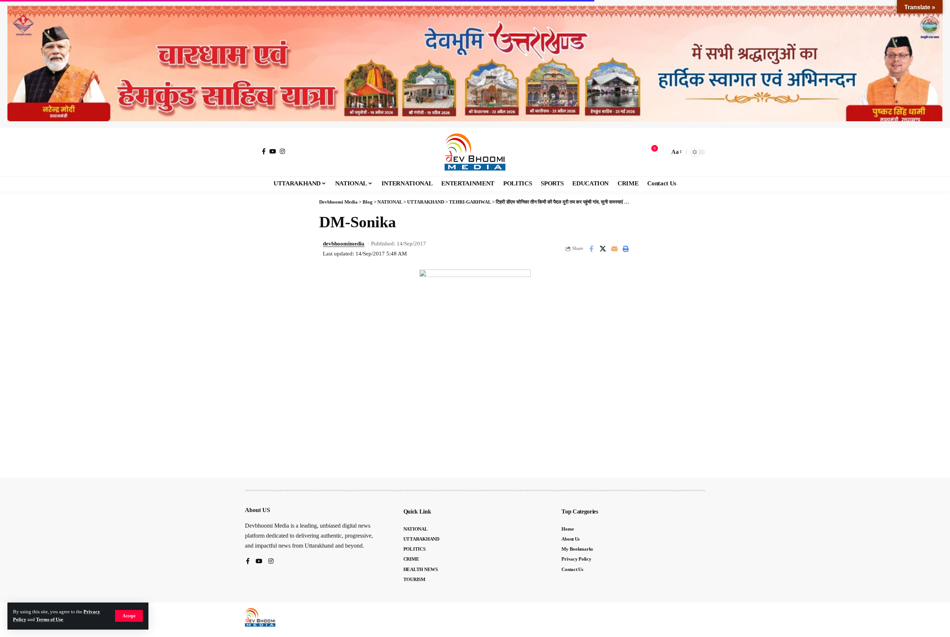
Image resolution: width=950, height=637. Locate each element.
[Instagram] (282, 151)
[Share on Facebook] (591, 249)
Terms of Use (49, 619)
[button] (129, 616)
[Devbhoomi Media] (475, 152)
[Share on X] (602, 249)
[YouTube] (273, 151)
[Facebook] (264, 151)
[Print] (625, 249)
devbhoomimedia (343, 244)
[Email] (614, 249)
